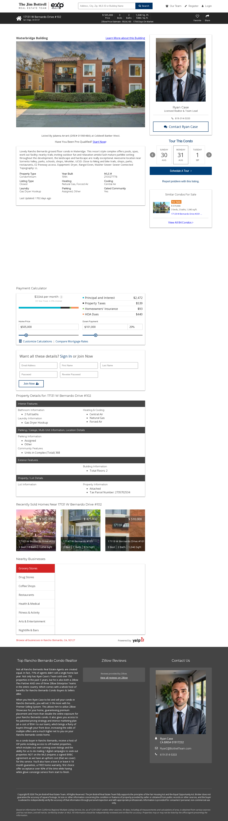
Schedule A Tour (179, 170)
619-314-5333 (182, 118)
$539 (139, 303)
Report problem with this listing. (180, 181)
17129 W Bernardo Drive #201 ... (186, 213)
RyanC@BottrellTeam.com (175, 748)
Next (209, 155)
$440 (139, 314)
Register (193, 6)
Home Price (24, 321)
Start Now (99, 142)
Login (208, 6)
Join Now (29, 383)
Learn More (125, 38)
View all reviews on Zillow (114, 677)
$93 (140, 309)
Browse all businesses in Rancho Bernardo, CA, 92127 (45, 640)
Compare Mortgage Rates (72, 341)
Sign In (66, 356)
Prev (152, 155)
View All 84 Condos (180, 222)
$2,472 (138, 298)
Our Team (175, 6)
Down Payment (90, 321)
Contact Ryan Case (183, 126)
